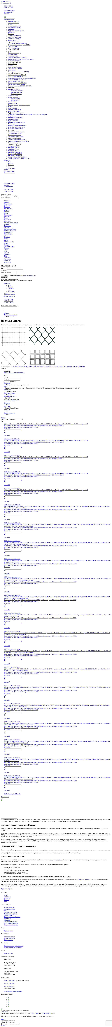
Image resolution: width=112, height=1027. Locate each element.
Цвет (5, 386)
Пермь (6, 240)
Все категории (12, 40)
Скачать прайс (8, 12)
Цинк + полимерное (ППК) (16, 372)
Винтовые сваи (12, 102)
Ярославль (7, 262)
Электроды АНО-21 (14, 146)
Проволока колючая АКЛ (15, 128)
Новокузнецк (8, 232)
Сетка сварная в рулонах (15, 68)
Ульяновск (7, 254)
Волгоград (7, 205)
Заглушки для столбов (14, 109)
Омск (5, 235)
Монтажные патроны (14, 60)
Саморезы (7, 920)
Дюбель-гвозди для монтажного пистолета (20, 59)
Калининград (8, 215)
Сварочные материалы (11, 923)
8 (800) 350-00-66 (9, 980)
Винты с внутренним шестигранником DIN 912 (22, 78)
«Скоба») (87, 879)
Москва (6, 227)
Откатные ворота (16, 94)
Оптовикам (11, 168)
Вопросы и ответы (9, 173)
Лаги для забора (12, 103)
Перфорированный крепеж (12, 917)
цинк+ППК (59, 860)
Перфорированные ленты (15, 117)
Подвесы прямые (13, 120)
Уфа (5, 256)
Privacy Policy (35, 1013)
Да (1, 1025)
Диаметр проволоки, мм (11, 399)
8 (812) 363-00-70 (9, 986)
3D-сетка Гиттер (12, 64)
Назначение (7, 389)
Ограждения (8, 915)
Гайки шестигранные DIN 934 (17, 79)
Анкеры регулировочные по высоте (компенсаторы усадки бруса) (27, 114)
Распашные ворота (16, 92)
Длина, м (7, 409)
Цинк (6, 372)
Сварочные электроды (11, 925)
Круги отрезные (12, 46)
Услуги (6, 169)
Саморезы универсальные (15, 136)
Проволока (7, 918)
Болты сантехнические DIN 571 (17, 76)
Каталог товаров (9, 19)
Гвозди (6, 910)
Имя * (2, 268)
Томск (6, 249)
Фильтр (3, 417)
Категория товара (9, 393)
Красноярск (7, 221)
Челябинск (7, 260)
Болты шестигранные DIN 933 (17, 75)
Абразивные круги (9, 907)
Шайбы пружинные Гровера (16, 84)
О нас (9, 161)
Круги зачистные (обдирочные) (17, 43)
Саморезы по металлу (14, 135)
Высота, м (7, 406)
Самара (6, 245)
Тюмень (6, 252)
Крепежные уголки (13, 119)
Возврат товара (8, 940)
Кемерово (7, 216)
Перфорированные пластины (16, 122)
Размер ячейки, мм (9, 413)
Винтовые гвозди (13, 56)
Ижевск (6, 210)
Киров (6, 218)
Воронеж (7, 207)
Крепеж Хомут (15, 98)
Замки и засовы (12, 108)
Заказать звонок (9, 302)
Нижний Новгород (10, 230)
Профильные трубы (14, 111)
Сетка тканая (11, 70)
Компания (7, 160)
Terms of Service (46, 1013)
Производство (8, 930)
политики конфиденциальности (26, 275)
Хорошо (3, 1019)
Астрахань (7, 200)
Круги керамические (14, 48)
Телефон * (4, 270)
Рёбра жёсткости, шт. (10, 396)
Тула (5, 251)
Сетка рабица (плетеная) (15, 67)
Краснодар (7, 219)
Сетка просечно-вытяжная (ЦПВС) (18, 72)
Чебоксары (7, 259)
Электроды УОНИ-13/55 (15, 155)
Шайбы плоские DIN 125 (15, 81)
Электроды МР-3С (13, 149)
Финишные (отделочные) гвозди (17, 57)
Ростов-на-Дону (9, 241)
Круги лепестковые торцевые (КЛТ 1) (19, 45)
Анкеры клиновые (9, 909)
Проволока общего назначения (17, 125)
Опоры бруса (12, 116)
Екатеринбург (8, 208)
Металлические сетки (10, 912)
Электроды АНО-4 (13, 147)
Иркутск (6, 211)
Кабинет (6, 13)
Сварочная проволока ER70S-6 (17, 139)
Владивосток (8, 204)
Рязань (6, 243)
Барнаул (6, 202)
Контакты (11, 165)
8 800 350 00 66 (8, 7)
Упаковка (7, 403)
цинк (51, 860)
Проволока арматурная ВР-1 (16, 127)
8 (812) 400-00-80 (9, 983)
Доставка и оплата (9, 171)
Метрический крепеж (10, 913)
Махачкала (7, 226)
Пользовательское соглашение (13, 947)
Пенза (6, 238)
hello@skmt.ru (8, 991)
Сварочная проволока (10, 921)
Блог (9, 166)
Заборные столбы (13, 95)
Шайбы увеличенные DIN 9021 (17, 83)
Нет (4, 1025)
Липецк (6, 224)
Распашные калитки (17, 90)
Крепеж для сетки (13, 97)
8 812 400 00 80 (8, 6)
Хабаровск (7, 257)
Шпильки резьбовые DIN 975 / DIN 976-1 (20, 86)
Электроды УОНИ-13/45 (15, 154)
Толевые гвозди (12, 54)
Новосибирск (8, 233)
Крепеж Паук (15, 100)
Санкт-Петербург (9, 10)
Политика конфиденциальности (13, 946)
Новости (10, 163)
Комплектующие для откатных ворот (19, 105)
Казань (6, 213)
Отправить (4, 277)
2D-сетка (10, 65)
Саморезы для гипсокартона (16, 132)
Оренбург (7, 237)
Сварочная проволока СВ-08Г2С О (18, 141)
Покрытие (7, 383)
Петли (9, 106)
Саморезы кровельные (14, 133)
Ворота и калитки (13, 89)
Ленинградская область (11, 222)
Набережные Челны (10, 229)
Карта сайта (4, 1011)
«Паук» (79, 879)
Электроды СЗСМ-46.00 (15, 152)
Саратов (6, 248)
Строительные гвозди (14, 53)
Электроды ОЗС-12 (13, 150)
